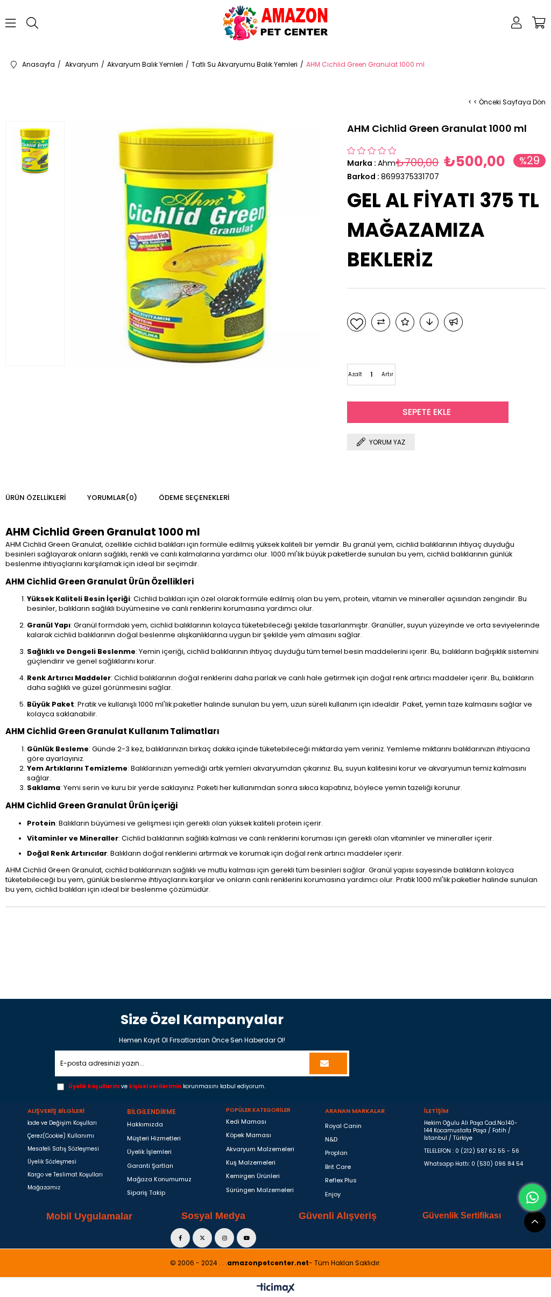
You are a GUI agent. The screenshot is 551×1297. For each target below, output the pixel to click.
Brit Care (338, 1167)
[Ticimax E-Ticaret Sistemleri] (276, 1288)
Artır (387, 374)
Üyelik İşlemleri (149, 1152)
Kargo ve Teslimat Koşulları (65, 1175)
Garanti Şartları (150, 1166)
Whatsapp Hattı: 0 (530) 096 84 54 (473, 1164)
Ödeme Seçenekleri (194, 497)
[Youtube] (246, 1237)
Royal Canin (343, 1126)
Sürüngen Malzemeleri (260, 1190)
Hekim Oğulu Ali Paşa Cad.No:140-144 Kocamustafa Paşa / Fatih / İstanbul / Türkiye (471, 1130)
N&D (331, 1140)
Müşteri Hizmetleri (154, 1138)
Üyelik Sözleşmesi (51, 1162)
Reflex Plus (341, 1180)
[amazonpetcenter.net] (275, 22)
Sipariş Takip (146, 1193)
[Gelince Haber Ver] (453, 322)
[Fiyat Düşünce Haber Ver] (429, 322)
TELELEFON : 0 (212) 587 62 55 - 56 (471, 1151)
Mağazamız (43, 1188)
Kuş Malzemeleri (251, 1163)
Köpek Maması (248, 1135)
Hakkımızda (145, 1124)
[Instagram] (224, 1237)
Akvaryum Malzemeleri (260, 1149)
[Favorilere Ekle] (356, 322)
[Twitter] (202, 1237)
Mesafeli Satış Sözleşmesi (63, 1149)
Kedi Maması (246, 1122)
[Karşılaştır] (380, 322)
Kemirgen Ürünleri (253, 1176)
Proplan (336, 1153)
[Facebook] (180, 1237)
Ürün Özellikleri (35, 497)
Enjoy (333, 1194)
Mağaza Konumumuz (159, 1179)
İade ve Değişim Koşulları (62, 1123)
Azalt (355, 374)
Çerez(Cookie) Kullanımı (60, 1136)
